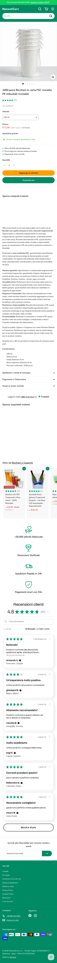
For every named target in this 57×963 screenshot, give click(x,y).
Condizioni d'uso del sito (11, 879)
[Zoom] (52, 77)
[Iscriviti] (47, 853)
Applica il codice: (39, 2)
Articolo (5, 111)
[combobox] (28, 16)
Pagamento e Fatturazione (14, 379)
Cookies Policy (7, 894)
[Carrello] (46, 9)
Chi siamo (6, 875)
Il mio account (7, 901)
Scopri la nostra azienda (13, 386)
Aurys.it (13, 957)
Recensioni (6, 898)
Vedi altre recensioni (15, 655)
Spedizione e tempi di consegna (16, 372)
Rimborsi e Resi (8, 886)
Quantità (6, 160)
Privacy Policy (7, 890)
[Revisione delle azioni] (50, 639)
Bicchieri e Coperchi (22, 462)
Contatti (5, 871)
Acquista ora (28, 180)
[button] (48, 611)
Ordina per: (30, 629)
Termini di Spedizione (10, 883)
